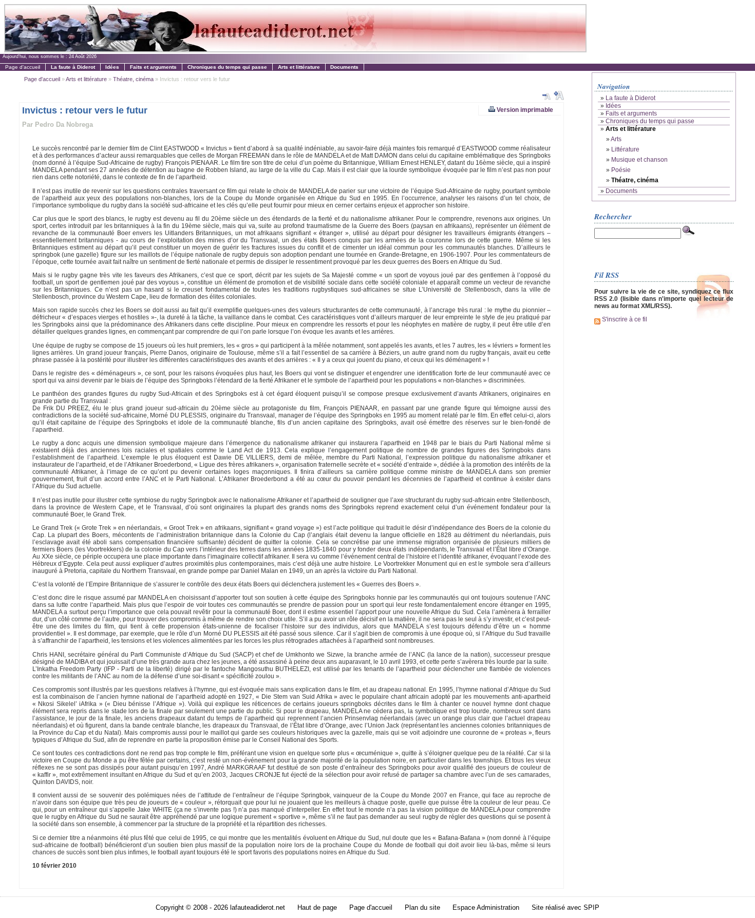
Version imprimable (524, 109)
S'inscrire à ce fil (623, 319)
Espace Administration (485, 907)
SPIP (591, 907)
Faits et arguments (631, 113)
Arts (616, 139)
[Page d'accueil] (295, 49)
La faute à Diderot (630, 98)
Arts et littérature (86, 79)
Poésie (621, 170)
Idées (613, 105)
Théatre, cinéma (133, 79)
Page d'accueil (22, 67)
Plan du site (422, 907)
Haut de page (317, 907)
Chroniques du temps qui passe (650, 121)
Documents (621, 191)
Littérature (625, 149)
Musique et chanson (639, 159)
